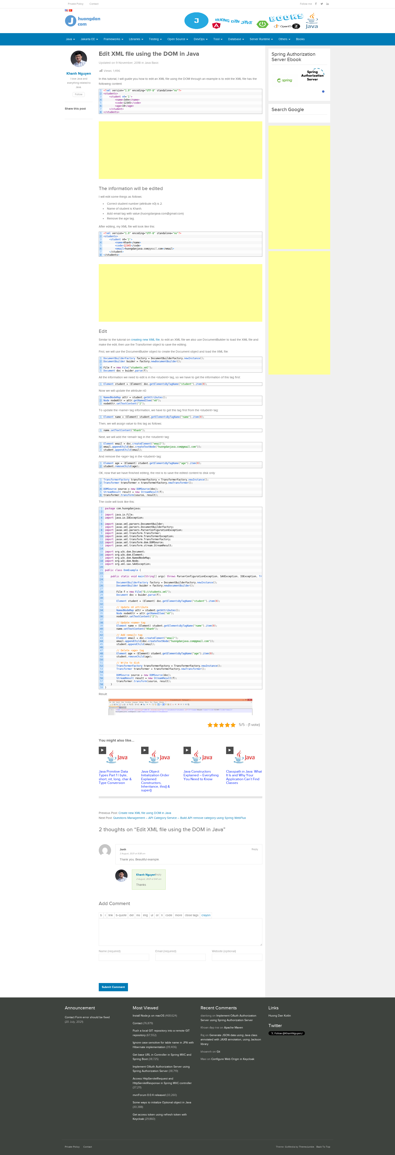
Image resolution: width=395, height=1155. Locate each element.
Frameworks (112, 39)
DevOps (199, 39)
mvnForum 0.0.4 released (149, 1095)
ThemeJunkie (306, 1146)
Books (300, 39)
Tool (216, 39)
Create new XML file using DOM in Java (144, 813)
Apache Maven (233, 1027)
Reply (255, 849)
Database (234, 39)
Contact (94, 4)
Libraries (134, 39)
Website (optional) (224, 951)
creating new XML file (145, 339)
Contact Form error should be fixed (87, 1017)
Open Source (176, 39)
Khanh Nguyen (146, 874)
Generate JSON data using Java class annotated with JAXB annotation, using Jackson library (231, 1040)
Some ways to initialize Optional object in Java (162, 1102)
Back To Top (323, 1146)
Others (283, 39)
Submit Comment (113, 987)
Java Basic (152, 63)
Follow (78, 94)
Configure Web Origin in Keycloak (232, 1059)
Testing (154, 39)
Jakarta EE (88, 39)
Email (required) (165, 951)
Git (218, 1051)
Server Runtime (260, 39)
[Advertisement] (180, 150)
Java (69, 39)
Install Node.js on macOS (148, 1015)
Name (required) (110, 951)
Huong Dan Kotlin (279, 1015)
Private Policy (75, 4)
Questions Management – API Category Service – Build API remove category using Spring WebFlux (179, 818)
